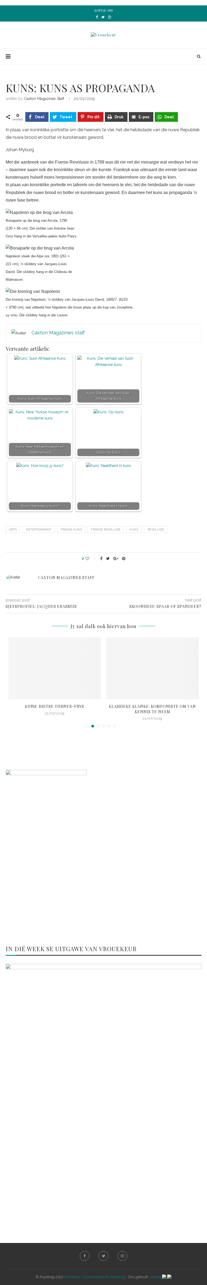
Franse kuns (71, 529)
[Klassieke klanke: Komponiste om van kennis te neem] (152, 668)
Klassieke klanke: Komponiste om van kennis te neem (152, 709)
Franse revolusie (105, 529)
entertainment (38, 529)
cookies (155, 1277)
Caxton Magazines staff (44, 98)
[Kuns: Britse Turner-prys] (54, 668)
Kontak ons (104, 10)
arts (13, 529)
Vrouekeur (72, 1277)
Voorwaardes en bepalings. (104, 1277)
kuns (134, 529)
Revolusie (155, 529)
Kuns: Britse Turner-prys (54, 706)
